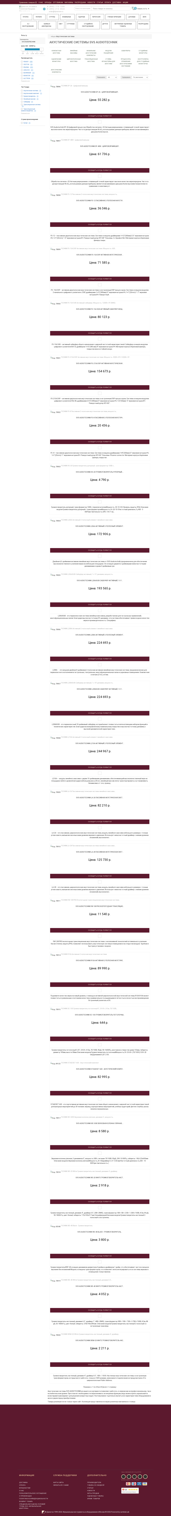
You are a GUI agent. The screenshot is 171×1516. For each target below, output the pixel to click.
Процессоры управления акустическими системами (126, 62)
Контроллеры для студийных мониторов (143, 61)
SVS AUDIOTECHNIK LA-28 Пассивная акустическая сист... (99, 852)
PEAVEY (25, 61)
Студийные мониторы (143, 52)
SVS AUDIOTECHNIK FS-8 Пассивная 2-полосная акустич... (99, 418)
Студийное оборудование (88, 25)
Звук (144, 17)
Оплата (22, 1485)
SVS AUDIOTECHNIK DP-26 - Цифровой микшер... (100, 92)
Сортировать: (126, 77)
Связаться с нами (61, 1485)
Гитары (25, 17)
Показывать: (101, 77)
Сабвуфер (26, 102)
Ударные (81, 17)
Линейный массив (29, 99)
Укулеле (39, 17)
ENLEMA (26, 67)
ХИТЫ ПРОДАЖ (93, 1493)
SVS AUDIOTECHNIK (28, 42)
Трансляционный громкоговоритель (28, 110)
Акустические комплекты (56, 71)
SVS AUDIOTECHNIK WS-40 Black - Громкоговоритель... (99, 1232)
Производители (94, 1482)
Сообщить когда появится (100, 116)
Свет (61, 24)
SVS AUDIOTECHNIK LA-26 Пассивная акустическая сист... (99, 798)
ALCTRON (26, 78)
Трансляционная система (31, 104)
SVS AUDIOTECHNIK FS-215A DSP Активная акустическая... (99, 363)
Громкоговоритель (29, 96)
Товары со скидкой (95, 1485)
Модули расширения (108, 52)
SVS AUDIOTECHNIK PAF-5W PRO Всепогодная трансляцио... (100, 906)
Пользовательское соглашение (32, 1493)
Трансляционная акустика (91, 60)
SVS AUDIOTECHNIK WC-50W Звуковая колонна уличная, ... (100, 1123)
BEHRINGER (27, 73)
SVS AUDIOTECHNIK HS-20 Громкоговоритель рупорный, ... (100, 472)
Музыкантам (24, 1488)
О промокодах (25, 1496)
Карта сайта (58, 1482)
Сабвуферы (125, 51)
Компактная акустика (56, 52)
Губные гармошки (114, 17)
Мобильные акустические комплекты (91, 53)
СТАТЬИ (90, 1488)
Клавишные (66, 17)
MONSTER (26, 75)
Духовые (131, 17)
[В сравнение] (99, 121)
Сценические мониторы (56, 60)
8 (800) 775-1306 (56, 6)
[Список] (51, 77)
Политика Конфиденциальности (33, 1498)
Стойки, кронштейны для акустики (108, 61)
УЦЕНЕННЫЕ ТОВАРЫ (95, 1496)
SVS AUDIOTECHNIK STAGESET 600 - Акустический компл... (100, 1069)
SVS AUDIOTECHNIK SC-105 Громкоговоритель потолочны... (100, 1015)
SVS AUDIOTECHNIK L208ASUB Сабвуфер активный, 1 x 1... (100, 689)
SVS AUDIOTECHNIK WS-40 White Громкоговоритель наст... (100, 1286)
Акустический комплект (31, 93)
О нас (21, 1490)
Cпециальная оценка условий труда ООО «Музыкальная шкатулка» (32, 1506)
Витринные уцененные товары (123, 25)
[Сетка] (56, 77)
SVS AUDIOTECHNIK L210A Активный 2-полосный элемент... (99, 743)
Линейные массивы (73, 52)
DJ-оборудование (28, 25)
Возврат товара (25, 1501)
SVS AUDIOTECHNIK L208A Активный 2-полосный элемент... (99, 635)
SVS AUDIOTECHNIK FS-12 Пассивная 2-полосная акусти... (99, 200)
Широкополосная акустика (74, 60)
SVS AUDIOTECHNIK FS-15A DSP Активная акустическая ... (99, 255)
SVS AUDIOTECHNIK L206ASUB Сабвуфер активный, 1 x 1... (100, 580)
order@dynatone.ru (56, 11)
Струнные (71, 24)
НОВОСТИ (91, 1490)
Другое (105, 24)
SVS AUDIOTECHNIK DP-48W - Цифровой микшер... (99, 146)
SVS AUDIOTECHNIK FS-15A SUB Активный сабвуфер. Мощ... (99, 309)
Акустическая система (30, 90)
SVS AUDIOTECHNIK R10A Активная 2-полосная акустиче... (100, 960)
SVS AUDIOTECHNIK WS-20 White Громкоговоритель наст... (100, 1178)
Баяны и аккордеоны (46, 25)
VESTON (26, 64)
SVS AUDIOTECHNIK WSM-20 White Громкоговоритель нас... (99, 1340)
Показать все (25, 81)
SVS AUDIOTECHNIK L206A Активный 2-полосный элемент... (99, 526)
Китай (25, 123)
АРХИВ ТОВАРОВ (93, 1498)
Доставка (23, 1482)
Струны (52, 17)
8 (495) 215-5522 (56, 9)
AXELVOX (26, 70)
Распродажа (143, 24)
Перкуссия (96, 17)
